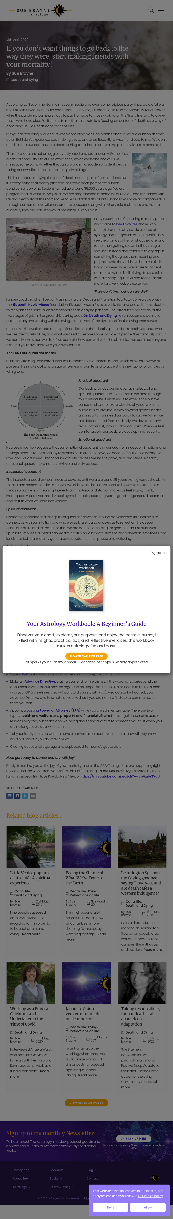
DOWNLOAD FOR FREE (86, 656)
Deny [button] (110, 1207)
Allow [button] (147, 1207)
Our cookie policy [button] (150, 1196)
